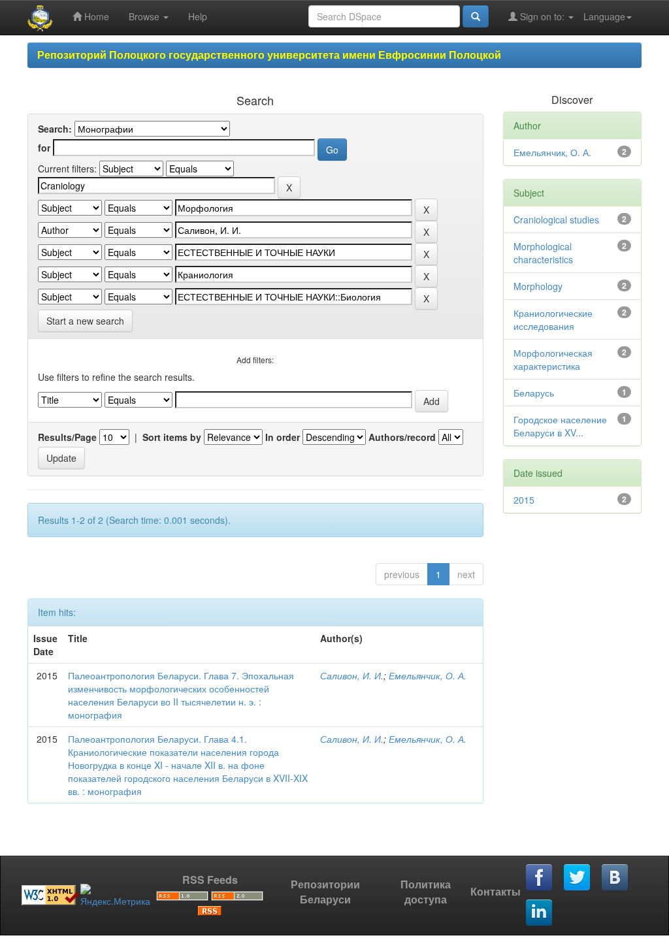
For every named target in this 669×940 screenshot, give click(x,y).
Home (95, 16)
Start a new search (85, 320)
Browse (145, 16)
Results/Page (67, 437)
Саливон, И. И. (351, 675)
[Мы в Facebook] (539, 878)
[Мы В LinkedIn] (539, 913)
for (44, 147)
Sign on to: (542, 16)
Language (604, 16)
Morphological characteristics (543, 253)
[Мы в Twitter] (577, 878)
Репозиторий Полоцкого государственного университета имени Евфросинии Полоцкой (269, 54)
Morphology (538, 286)
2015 (524, 499)
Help (197, 16)
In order (282, 437)
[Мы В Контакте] (615, 878)
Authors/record (402, 437)
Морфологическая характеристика (553, 359)
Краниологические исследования (553, 319)
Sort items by (171, 437)
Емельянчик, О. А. (427, 675)
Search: (55, 128)
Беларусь (534, 392)
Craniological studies (556, 219)
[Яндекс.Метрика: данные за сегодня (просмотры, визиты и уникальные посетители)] (115, 895)
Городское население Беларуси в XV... (560, 426)
